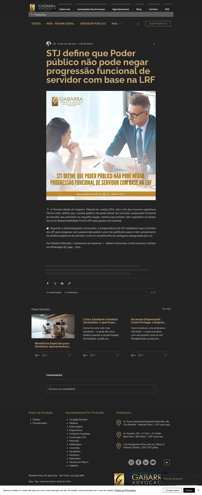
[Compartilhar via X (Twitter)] (55, 283)
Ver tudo (166, 309)
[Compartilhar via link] (69, 283)
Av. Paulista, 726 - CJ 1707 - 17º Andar (142, 433)
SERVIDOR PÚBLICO (93, 23)
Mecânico (74, 455)
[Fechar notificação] (197, 477)
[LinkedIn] (146, 462)
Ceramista (74, 448)
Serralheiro (74, 451)
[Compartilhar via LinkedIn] (62, 283)
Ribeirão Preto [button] (36, 475)
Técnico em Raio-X (78, 462)
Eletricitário (75, 458)
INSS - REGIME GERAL (60, 23)
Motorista (74, 441)
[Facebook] (138, 462)
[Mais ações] (154, 43)
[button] (138, 23)
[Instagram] (131, 462)
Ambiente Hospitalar (79, 433)
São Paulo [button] (64, 475)
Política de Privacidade (125, 490)
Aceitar (189, 490)
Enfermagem (76, 426)
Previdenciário (40, 423)
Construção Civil (77, 437)
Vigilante (73, 465)
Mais (115, 23)
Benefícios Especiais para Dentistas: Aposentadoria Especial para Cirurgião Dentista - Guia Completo (52, 345)
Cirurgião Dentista (78, 419)
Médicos (73, 423)
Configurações (172, 490)
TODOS (36, 23)
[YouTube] (153, 462)
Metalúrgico (75, 444)
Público (36, 419)
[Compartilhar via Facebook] (47, 283)
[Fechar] (198, 490)
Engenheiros (75, 430)
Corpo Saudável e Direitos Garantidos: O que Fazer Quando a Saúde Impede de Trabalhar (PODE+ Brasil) (101, 321)
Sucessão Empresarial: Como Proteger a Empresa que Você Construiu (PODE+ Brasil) (149, 321)
